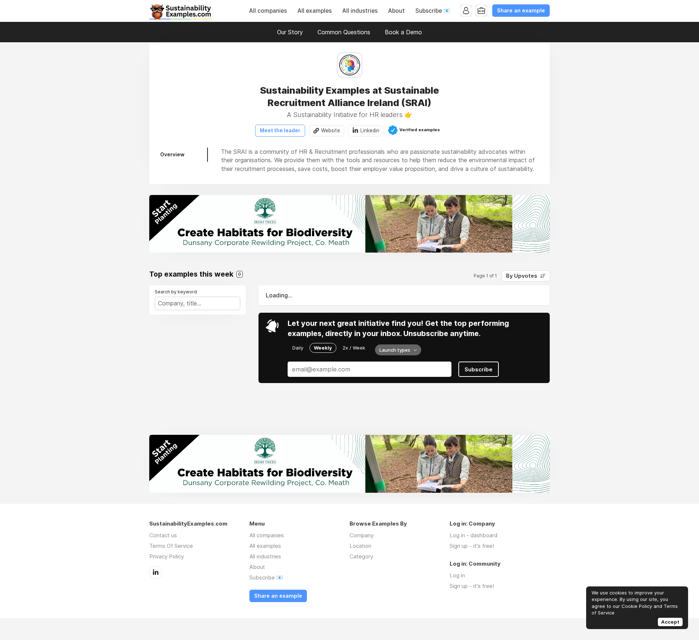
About (396, 10)
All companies (268, 10)
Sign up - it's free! (472, 545)
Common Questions (343, 32)
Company (362, 535)
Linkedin (369, 130)
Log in (457, 575)
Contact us (163, 535)
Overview (172, 154)
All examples (314, 10)
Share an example (521, 10)
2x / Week (354, 348)
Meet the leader (280, 130)
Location (360, 545)
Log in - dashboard (473, 535)
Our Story (290, 32)
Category (361, 556)
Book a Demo (403, 32)
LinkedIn (155, 572)
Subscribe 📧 (432, 10)
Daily (297, 348)
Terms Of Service (171, 545)
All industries (360, 10)
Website (330, 130)
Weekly (323, 348)
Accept (670, 622)
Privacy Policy (166, 556)
